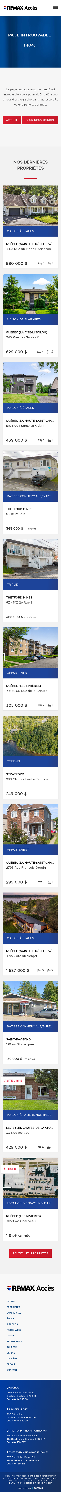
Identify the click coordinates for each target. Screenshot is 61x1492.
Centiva (37, 1488)
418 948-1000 (20, 1399)
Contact (12, 1370)
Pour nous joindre (40, 120)
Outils (11, 1336)
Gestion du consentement (38, 1483)
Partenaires (14, 1330)
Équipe (11, 1319)
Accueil (12, 120)
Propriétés (13, 1307)
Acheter (12, 1347)
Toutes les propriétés (30, 1253)
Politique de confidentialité (24, 1481)
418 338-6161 (19, 1442)
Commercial (14, 1313)
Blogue (11, 1364)
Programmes (14, 1341)
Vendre (11, 1353)
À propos (12, 1324)
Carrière (12, 1359)
